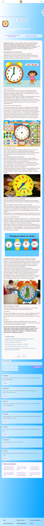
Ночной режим (23, 20)
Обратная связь (21, 520)
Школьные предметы (35, 520)
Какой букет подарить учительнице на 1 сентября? (16, 344)
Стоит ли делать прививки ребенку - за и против (16, 346)
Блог (6, 16)
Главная (2, 16)
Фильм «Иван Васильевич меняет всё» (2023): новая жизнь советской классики (9, 468)
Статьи (31, 523)
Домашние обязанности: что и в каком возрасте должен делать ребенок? (21, 474)
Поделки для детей (8, 523)
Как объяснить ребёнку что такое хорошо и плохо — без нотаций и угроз (35, 468)
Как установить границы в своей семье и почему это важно (35, 474)
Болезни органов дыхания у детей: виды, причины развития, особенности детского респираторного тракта (19, 339)
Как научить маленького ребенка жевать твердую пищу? (22, 468)
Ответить (5, 383)
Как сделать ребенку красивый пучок (13, 342)
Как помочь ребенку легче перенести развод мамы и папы (9, 474)
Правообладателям (21, 523)
